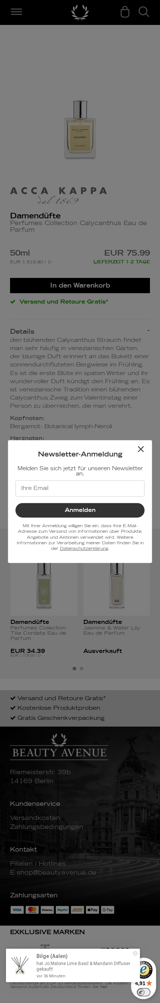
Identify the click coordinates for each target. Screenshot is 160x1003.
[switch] (143, 992)
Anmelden (80, 510)
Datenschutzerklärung (84, 549)
